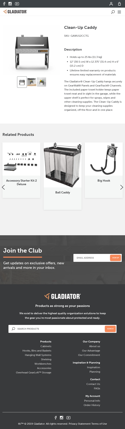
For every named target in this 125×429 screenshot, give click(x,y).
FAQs (97, 388)
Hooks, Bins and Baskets (36, 350)
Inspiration (93, 367)
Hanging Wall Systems (38, 355)
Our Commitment (89, 355)
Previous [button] (3, 187)
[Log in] (111, 4)
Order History (92, 405)
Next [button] (121, 187)
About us (94, 346)
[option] (22, 82)
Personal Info (92, 400)
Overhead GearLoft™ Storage (33, 372)
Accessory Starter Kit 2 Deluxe (21, 182)
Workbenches (43, 363)
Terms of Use (99, 423)
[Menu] (119, 12)
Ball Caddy (62, 192)
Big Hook (103, 180)
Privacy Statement (80, 423)
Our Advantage (91, 350)
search (110, 329)
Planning (95, 371)
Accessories (44, 368)
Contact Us (93, 384)
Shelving (46, 359)
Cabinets (46, 346)
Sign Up (115, 258)
